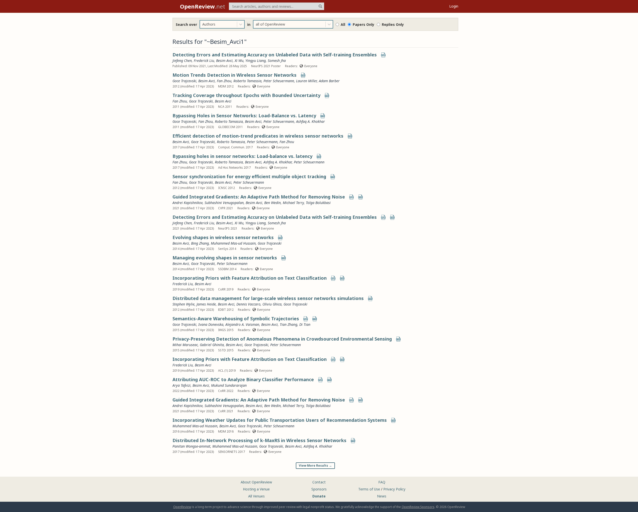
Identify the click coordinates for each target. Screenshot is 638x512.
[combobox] (202, 24)
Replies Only (393, 24)
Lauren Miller (306, 80)
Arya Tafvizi (181, 385)
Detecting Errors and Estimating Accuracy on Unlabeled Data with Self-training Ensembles (274, 55)
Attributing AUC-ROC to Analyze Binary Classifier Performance (243, 379)
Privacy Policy (394, 489)
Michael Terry (293, 202)
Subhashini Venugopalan (224, 202)
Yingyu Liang (255, 60)
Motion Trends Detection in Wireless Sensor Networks (234, 75)
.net (202, 6)
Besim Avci (224, 60)
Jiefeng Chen (182, 60)
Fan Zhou (224, 80)
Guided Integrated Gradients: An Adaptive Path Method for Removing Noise (258, 197)
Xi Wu (239, 60)
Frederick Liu (204, 60)
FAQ (381, 482)
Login (453, 6)
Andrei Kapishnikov (187, 202)
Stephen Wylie (183, 304)
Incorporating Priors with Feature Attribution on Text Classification (249, 278)
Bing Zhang (200, 243)
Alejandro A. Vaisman (242, 324)
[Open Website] (303, 75)
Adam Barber (329, 80)
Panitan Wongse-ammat (191, 446)
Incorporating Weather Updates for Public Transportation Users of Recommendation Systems (279, 420)
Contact (319, 482)
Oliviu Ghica (272, 304)
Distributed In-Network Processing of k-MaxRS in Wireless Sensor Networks (259, 440)
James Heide (206, 304)
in (248, 24)
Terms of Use (369, 489)
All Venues (256, 496)
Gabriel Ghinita (212, 344)
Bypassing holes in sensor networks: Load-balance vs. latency (242, 156)
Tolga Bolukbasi (318, 202)
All (343, 24)
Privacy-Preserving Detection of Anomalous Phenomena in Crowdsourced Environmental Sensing (282, 339)
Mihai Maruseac (185, 344)
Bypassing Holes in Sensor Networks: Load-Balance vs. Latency (244, 116)
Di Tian (304, 324)
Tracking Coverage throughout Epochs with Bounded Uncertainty (246, 95)
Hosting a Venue (256, 489)
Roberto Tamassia (247, 80)
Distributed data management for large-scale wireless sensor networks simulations (268, 298)
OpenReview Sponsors (418, 507)
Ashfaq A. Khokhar (310, 121)
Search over (186, 24)
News (381, 496)
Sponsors (319, 489)
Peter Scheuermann (278, 80)
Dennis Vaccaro (248, 304)
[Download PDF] (383, 55)
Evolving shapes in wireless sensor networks (223, 237)
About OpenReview (256, 482)
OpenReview (182, 507)
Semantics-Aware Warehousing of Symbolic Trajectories (235, 319)
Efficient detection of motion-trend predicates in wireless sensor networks (257, 136)
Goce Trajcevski (184, 80)
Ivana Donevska (210, 324)
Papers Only (363, 24)
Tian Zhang (288, 324)
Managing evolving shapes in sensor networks (224, 258)
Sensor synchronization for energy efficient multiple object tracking (249, 176)
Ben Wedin (272, 202)
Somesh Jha (277, 60)
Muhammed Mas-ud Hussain (233, 243)
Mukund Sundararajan (229, 385)
